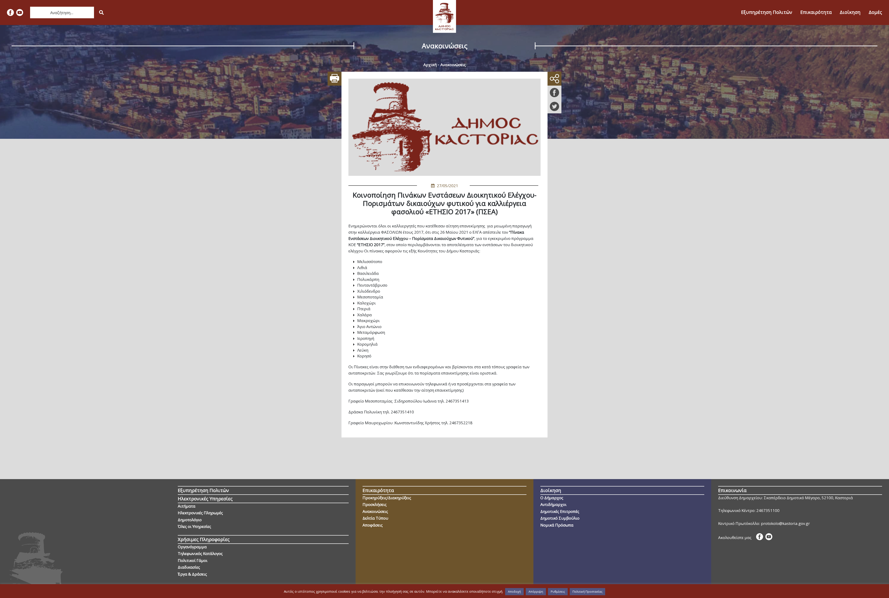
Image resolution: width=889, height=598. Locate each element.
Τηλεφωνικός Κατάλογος (200, 553)
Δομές (875, 12)
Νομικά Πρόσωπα (556, 525)
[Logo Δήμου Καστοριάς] (444, 16)
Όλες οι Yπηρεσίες (194, 526)
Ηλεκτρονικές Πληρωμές (200, 512)
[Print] (334, 79)
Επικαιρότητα (816, 12)
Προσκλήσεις (375, 504)
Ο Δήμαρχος (551, 497)
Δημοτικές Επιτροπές (559, 511)
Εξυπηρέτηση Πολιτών (766, 12)
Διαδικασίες (189, 567)
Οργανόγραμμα (192, 546)
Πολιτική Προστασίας (587, 591)
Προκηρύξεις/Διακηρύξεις (387, 497)
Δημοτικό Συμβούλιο (559, 518)
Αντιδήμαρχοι (553, 504)
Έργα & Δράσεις (192, 574)
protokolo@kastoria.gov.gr (785, 523)
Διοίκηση (850, 12)
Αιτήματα (186, 506)
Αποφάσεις (373, 525)
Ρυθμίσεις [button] (558, 591)
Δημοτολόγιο (190, 519)
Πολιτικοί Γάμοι (192, 560)
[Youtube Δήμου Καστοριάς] (19, 12)
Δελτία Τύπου (375, 518)
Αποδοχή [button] (514, 591)
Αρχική (430, 64)
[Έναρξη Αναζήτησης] (101, 12)
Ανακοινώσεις (453, 64)
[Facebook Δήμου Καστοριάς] (10, 12)
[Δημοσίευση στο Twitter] (554, 106)
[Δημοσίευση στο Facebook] (554, 92)
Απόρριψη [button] (536, 591)
